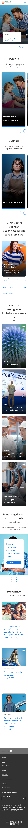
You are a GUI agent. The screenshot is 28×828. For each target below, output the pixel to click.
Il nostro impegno (11, 364)
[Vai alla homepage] (6, 2)
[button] (24, 125)
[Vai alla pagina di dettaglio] (25, 281)
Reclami (4, 757)
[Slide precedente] (12, 579)
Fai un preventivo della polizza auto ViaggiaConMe (13, 675)
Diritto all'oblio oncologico (8, 766)
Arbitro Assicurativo (7, 779)
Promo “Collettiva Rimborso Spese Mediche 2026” (13, 550)
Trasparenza (5, 774)
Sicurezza (4, 783)
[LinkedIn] (11, 751)
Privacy (3, 761)
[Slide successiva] (16, 579)
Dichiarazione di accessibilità (9, 792)
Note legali (4, 770)
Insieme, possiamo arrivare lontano (11, 501)
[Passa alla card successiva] (24, 47)
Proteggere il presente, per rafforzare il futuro (13, 455)
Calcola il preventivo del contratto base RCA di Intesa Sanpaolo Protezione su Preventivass (13, 723)
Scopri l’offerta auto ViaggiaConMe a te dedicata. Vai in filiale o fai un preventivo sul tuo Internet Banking (14, 632)
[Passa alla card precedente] (21, 47)
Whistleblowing (6, 787)
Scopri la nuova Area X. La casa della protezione (13, 408)
